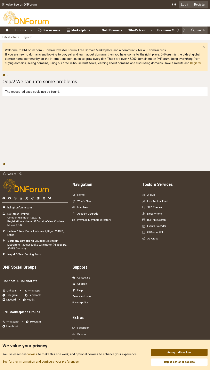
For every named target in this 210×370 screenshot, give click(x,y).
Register (27, 37)
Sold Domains (112, 30)
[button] (174, 4)
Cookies (11, 174)
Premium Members (171, 30)
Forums (20, 30)
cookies (31, 354)
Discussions (51, 30)
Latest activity (10, 37)
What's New (137, 30)
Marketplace (80, 30)
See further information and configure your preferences (40, 361)
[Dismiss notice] (203, 47)
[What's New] (185, 30)
